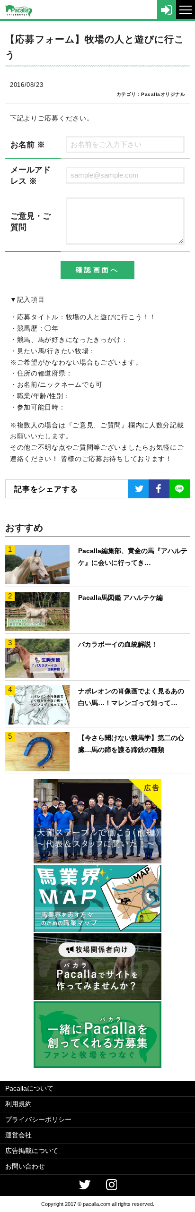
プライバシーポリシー (38, 1119)
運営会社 (18, 1135)
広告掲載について (31, 1150)
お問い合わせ (25, 1166)
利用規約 (18, 1104)
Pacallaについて (29, 1088)
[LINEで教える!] (179, 488)
